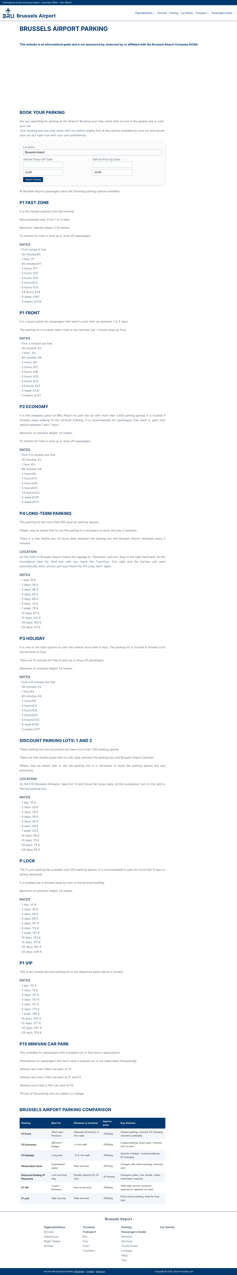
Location (29, 147)
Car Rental (187, 12)
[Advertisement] (118, 78)
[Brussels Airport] (8, 13)
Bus (85, 1236)
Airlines (48, 1246)
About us (100, 1271)
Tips (124, 1260)
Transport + (202, 12)
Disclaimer (79, 1271)
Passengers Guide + (222, 12)
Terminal (162, 12)
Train (86, 1246)
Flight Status (52, 1241)
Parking (174, 12)
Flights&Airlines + (144, 12)
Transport (89, 1232)
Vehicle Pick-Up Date (106, 159)
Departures (51, 1236)
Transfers (89, 1250)
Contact (90, 1271)
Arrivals (49, 1232)
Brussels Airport (36, 15)
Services (126, 1241)
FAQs (124, 1255)
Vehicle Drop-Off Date (37, 159)
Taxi (85, 1241)
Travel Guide (129, 1246)
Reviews (126, 1236)
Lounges (126, 1250)
